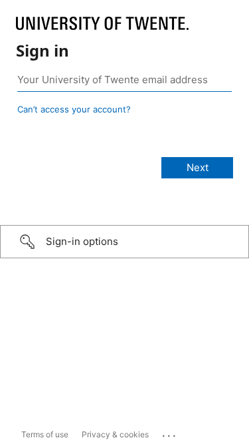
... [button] (170, 432)
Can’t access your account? (74, 109)
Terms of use (44, 434)
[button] (124, 242)
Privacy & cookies (115, 434)
